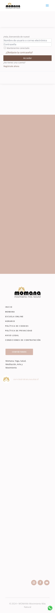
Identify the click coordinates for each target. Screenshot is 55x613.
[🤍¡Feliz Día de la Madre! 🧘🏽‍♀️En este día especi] (27, 562)
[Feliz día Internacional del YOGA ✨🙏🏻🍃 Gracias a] (27, 401)
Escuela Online (14, 316)
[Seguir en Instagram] (34, 582)
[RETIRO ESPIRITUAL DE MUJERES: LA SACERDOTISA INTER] (27, 433)
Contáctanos (19, 352)
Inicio (8, 307)
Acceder (27, 58)
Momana (10, 312)
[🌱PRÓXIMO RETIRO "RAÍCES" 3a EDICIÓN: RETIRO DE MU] (27, 498)
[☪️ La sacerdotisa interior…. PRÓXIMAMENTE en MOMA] (27, 530)
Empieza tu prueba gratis (25, 260)
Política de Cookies (17, 326)
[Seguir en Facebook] (40, 582)
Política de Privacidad (18, 330)
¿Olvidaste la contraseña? (19, 52)
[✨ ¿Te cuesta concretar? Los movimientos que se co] (27, 466)
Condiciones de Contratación (23, 340)
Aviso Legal (12, 335)
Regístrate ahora (11, 66)
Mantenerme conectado (18, 48)
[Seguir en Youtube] (47, 582)
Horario (10, 321)
